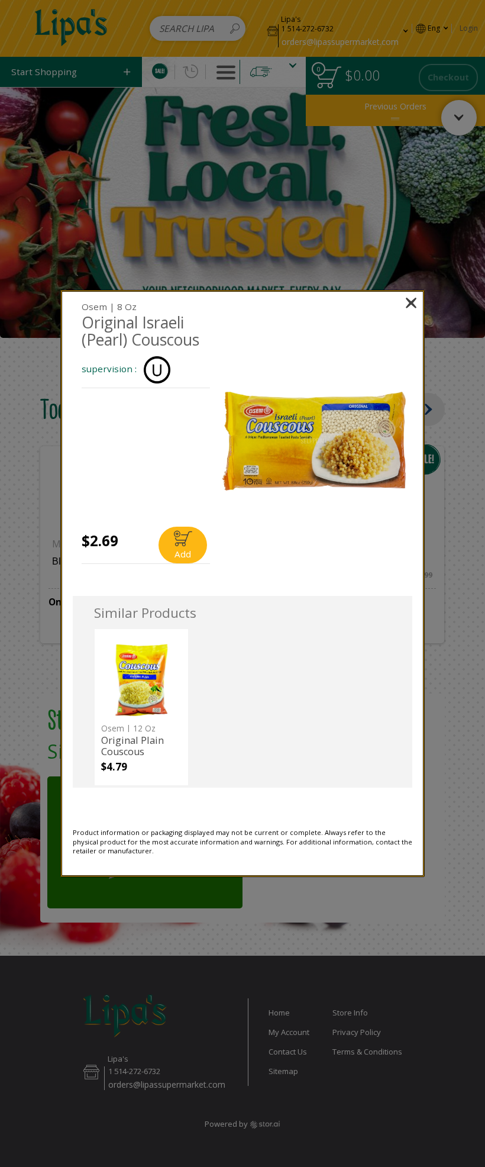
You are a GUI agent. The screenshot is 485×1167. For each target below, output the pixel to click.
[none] (141, 707)
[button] (314, 441)
